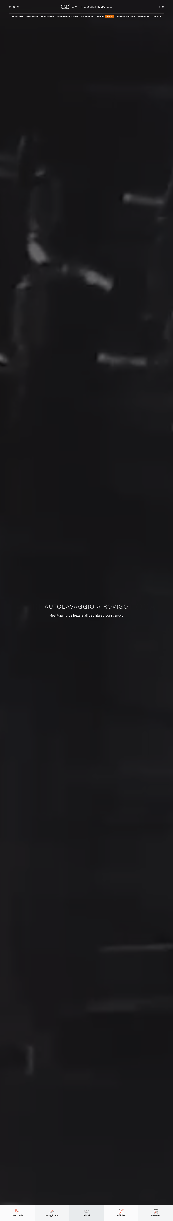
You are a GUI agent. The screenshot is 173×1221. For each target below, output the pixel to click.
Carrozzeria (32, 16)
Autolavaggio (47, 16)
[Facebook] (159, 7)
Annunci (105, 16)
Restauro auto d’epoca (67, 16)
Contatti (157, 16)
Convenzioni (143, 16)
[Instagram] (163, 7)
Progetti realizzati (126, 16)
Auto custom (87, 16)
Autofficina (17, 16)
